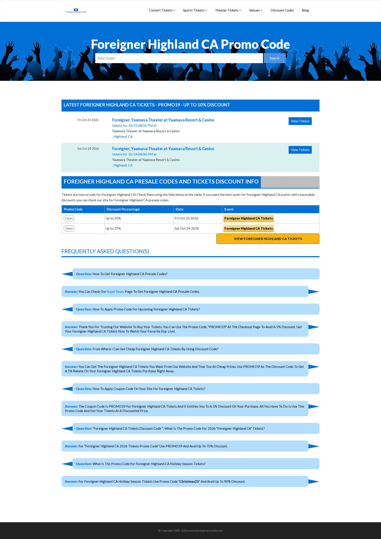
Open (69, 218)
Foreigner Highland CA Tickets (248, 218)
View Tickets (300, 121)
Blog (305, 10)
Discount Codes (282, 10)
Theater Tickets (227, 10)
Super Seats (115, 291)
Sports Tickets (194, 10)
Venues (254, 10)
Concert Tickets (161, 10)
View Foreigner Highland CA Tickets (268, 239)
